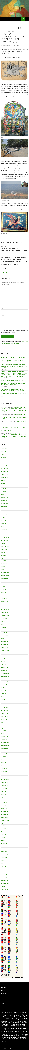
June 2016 (3, 794)
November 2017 (5, 745)
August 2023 (4, 549)
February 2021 (4, 635)
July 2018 (3, 722)
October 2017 (4, 748)
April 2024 (3, 526)
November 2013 (5, 883)
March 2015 (4, 837)
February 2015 (4, 840)
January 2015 (4, 843)
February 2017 (4, 771)
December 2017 (5, 742)
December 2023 (5, 537)
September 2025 (5, 477)
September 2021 (5, 615)
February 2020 (4, 667)
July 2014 (3, 860)
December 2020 (5, 641)
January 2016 (4, 808)
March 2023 (4, 563)
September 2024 (5, 512)
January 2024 (4, 535)
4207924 (11, 45)
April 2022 (3, 595)
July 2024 (3, 517)
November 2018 (5, 710)
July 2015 (3, 826)
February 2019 (4, 702)
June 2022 (3, 589)
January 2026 (4, 465)
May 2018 (3, 728)
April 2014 (3, 869)
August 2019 (4, 684)
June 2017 (3, 759)
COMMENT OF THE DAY (6, 987)
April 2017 (3, 765)
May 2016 (3, 797)
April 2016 (3, 800)
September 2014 (5, 854)
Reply (6, 272)
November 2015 (5, 814)
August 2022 (4, 584)
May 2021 (3, 627)
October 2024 (4, 509)
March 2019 (4, 699)
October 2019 (4, 679)
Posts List (3, 993)
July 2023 (3, 552)
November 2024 (5, 506)
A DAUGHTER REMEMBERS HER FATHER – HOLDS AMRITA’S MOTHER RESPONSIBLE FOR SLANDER (14, 248)
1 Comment (16, 45)
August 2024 (4, 514)
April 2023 (3, 561)
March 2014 (4, 872)
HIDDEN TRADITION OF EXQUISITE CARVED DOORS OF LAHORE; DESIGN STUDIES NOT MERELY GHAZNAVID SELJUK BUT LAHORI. (13, 359)
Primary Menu (27, 19)
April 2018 (3, 730)
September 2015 (5, 820)
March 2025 (4, 494)
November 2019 (5, 676)
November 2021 (5, 609)
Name (3, 308)
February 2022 (4, 601)
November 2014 (5, 849)
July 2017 (3, 756)
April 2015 (3, 834)
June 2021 (3, 624)
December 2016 (5, 777)
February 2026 (4, 463)
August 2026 (4, 448)
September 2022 (5, 581)
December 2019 (5, 673)
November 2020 (5, 644)
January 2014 (4, 877)
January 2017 (4, 774)
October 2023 (4, 543)
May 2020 (3, 661)
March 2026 (4, 460)
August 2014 (4, 857)
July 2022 (3, 586)
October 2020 (4, 647)
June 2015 (3, 828)
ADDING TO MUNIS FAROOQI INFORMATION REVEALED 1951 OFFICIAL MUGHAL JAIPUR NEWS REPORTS (14, 366)
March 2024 (4, 529)
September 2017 (5, 751)
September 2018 (5, 716)
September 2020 (5, 650)
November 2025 (5, 471)
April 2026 (3, 457)
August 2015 (4, 823)
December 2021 (5, 607)
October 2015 (4, 817)
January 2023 (4, 569)
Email (3, 315)
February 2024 (4, 532)
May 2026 (3, 454)
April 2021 (3, 630)
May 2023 (3, 558)
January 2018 (4, 739)
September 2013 (5, 889)
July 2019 (3, 687)
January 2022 (4, 604)
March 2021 (4, 633)
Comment (4, 288)
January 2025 (4, 500)
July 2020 (3, 656)
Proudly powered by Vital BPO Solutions (11, 1048)
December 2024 (5, 503)
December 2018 (5, 707)
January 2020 (4, 670)
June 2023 (3, 555)
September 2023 (5, 546)
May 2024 (3, 523)
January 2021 (4, 638)
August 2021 (4, 618)
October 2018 (4, 713)
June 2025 (3, 486)
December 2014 (5, 846)
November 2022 (5, 575)
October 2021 (4, 612)
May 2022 (3, 592)
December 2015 (5, 811)
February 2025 (4, 497)
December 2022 (5, 572)
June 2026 (3, 451)
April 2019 (3, 696)
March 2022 (4, 598)
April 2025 (3, 491)
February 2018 (4, 736)
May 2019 (3, 693)
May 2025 (3, 489)
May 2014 (3, 866)
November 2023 (5, 540)
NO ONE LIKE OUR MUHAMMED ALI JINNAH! (13, 241)
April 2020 (3, 664)
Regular (3, 25)
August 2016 (4, 788)
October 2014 (4, 851)
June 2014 (3, 863)
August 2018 (4, 719)
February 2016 (4, 805)
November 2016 (5, 779)
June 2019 (3, 690)
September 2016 (5, 785)
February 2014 (4, 874)
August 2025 (4, 480)
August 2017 (4, 754)
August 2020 (4, 653)
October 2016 (4, 782)
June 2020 (3, 658)
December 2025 (5, 468)
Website (3, 322)
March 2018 (4, 733)
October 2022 (4, 578)
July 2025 (3, 483)
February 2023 (4, 566)
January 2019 (4, 705)
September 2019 (5, 682)
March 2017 (4, 768)
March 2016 (4, 802)
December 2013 (5, 880)
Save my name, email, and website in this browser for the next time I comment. (14, 331)
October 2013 (4, 886)
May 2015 (3, 831)
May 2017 (3, 762)
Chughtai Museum (5, 1003)
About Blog (3, 990)
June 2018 (3, 725)
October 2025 (4, 474)
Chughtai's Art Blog (7, 19)
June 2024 (3, 520)
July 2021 (3, 621)
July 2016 (3, 791)
